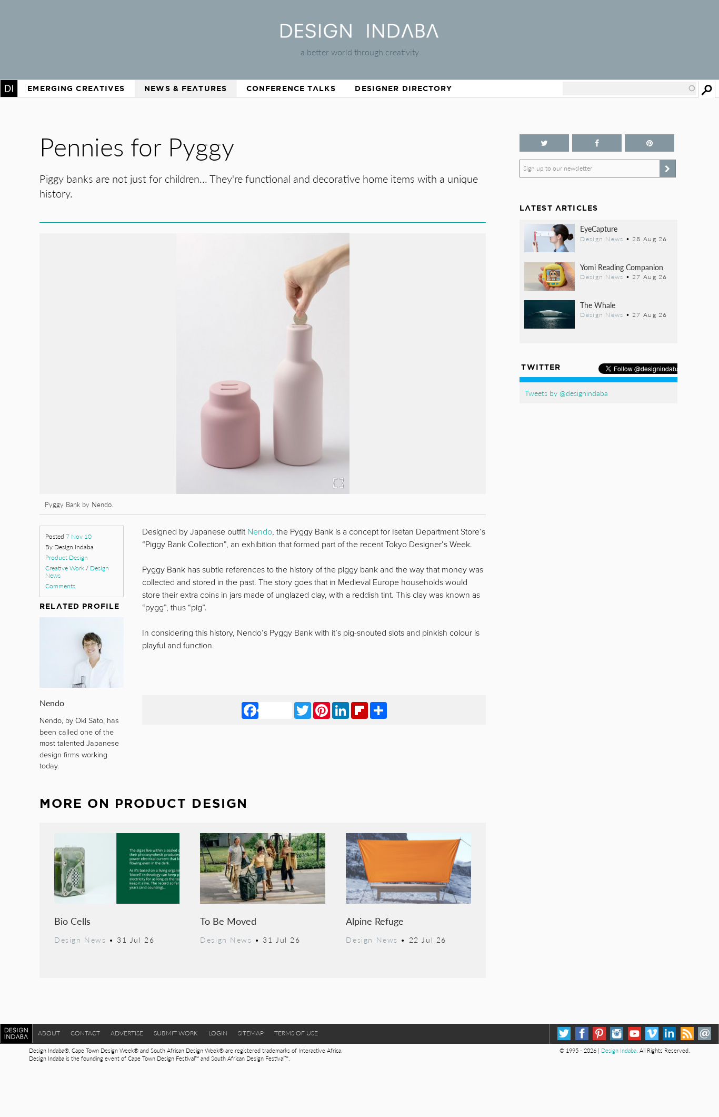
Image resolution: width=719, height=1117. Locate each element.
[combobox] (629, 88)
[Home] (359, 34)
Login (217, 1033)
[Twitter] (302, 710)
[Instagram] (616, 1033)
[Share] (378, 710)
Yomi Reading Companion (621, 267)
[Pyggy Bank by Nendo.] (262, 491)
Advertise (127, 1033)
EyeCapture (598, 228)
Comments (60, 585)
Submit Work (176, 1033)
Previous (106, 419)
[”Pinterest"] (649, 143)
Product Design (66, 557)
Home (9, 88)
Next (419, 419)
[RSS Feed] (687, 1033)
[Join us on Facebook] (597, 143)
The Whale (597, 305)
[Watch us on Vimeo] (651, 1033)
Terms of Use (296, 1033)
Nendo (51, 703)
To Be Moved (228, 920)
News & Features (185, 88)
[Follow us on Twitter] (544, 143)
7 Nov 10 (79, 536)
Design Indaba (618, 1050)
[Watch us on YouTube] (634, 1033)
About (49, 1033)
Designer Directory (403, 88)
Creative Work (64, 568)
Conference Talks (291, 88)
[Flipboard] (359, 710)
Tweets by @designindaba (566, 393)
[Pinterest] (321, 710)
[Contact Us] (704, 1033)
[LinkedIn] (340, 710)
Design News (80, 939)
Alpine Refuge (375, 920)
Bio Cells (72, 920)
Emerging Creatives (76, 88)
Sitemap (251, 1033)
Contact (85, 1033)
